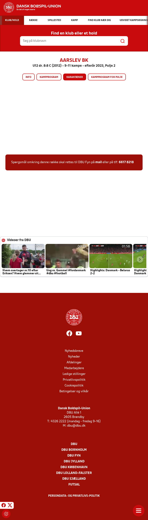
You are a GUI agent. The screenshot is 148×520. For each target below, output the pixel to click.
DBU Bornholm (74, 450)
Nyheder (74, 356)
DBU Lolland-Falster (74, 473)
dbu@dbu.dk (76, 425)
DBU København (74, 467)
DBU (74, 444)
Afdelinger (74, 362)
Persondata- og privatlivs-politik (74, 496)
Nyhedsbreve (74, 351)
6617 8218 (126, 162)
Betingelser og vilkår (74, 391)
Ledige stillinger (74, 374)
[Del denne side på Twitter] (10, 506)
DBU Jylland (74, 461)
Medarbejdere (74, 368)
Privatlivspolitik (74, 379)
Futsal (74, 484)
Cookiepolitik (74, 385)
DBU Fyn (74, 455)
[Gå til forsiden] (30, 7)
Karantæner (74, 77)
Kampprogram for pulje (107, 77)
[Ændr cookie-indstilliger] (6, 514)
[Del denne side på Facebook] (3, 506)
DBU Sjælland (74, 478)
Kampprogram (49, 77)
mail (98, 162)
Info (28, 77)
